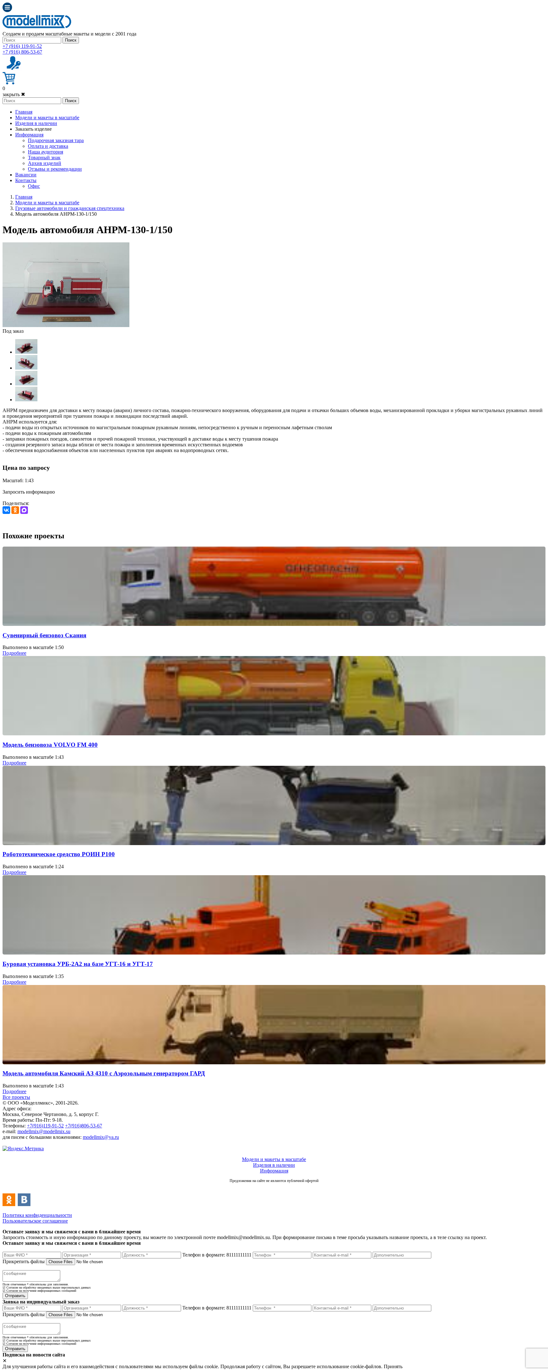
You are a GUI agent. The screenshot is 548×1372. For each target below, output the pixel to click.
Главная (23, 112)
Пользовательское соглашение (35, 1221)
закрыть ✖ (14, 94)
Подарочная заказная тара (56, 140)
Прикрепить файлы (24, 1261)
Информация (29, 134)
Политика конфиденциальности (37, 1215)
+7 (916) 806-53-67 (22, 52)
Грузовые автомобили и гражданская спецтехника (69, 208)
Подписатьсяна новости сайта (274, 1187)
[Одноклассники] (15, 510)
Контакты (25, 180)
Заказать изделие (33, 129)
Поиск (70, 40)
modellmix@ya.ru (101, 1137)
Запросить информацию (29, 492)
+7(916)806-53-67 (83, 1125)
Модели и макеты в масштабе (47, 117)
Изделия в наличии (36, 123)
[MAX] (24, 510)
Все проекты (16, 1097)
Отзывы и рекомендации (55, 169)
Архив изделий (44, 163)
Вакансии (25, 174)
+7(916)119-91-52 (45, 1125)
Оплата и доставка (48, 146)
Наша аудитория (45, 151)
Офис (34, 186)
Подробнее (14, 653)
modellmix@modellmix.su (43, 1131)
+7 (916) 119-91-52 (22, 46)
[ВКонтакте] (6, 510)
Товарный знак (44, 157)
